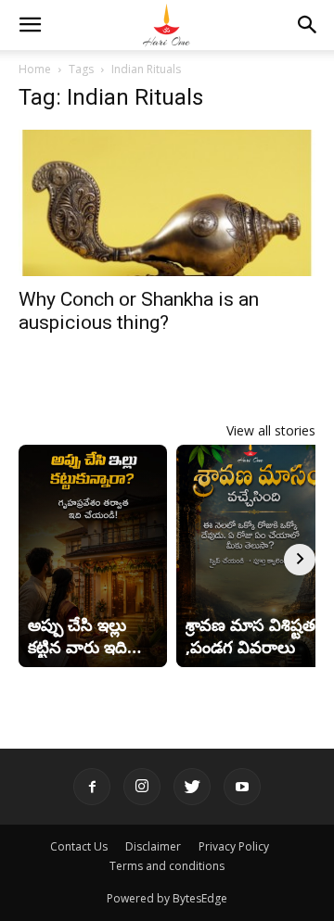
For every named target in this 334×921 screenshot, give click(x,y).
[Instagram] (142, 786)
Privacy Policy (234, 846)
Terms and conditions (167, 866)
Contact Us (79, 846)
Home (35, 69)
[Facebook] (91, 786)
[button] (29, 25)
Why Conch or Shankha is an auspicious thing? (139, 311)
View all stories (270, 430)
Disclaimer (153, 846)
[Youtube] (242, 786)
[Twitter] (192, 786)
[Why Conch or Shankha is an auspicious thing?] (167, 203)
